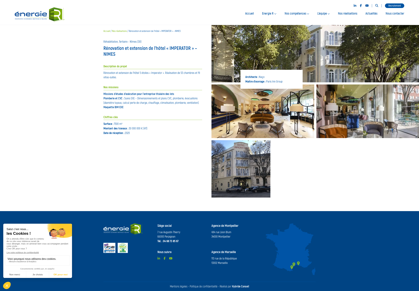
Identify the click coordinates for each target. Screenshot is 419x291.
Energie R (268, 13)
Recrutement (394, 5)
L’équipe (322, 13)
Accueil (249, 13)
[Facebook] (361, 6)
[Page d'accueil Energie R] (123, 229)
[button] (376, 6)
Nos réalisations (347, 13)
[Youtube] (367, 6)
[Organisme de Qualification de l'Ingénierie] (109, 248)
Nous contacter (395, 13)
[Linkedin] (355, 6)
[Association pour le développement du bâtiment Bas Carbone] (123, 248)
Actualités (371, 13)
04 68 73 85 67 (171, 241)
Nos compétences (296, 13)
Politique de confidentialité (203, 286)
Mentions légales (178, 286)
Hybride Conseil (240, 286)
